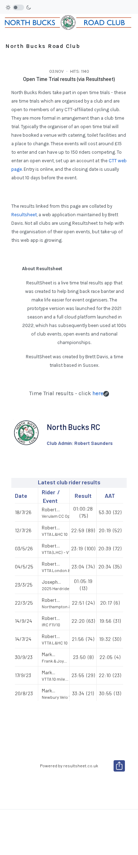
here (97, 393)
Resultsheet (24, 214)
